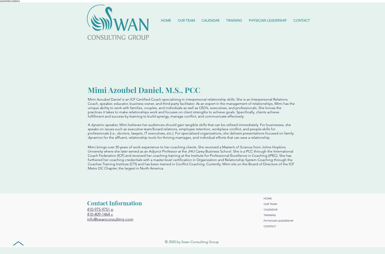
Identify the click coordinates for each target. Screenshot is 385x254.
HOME (268, 198)
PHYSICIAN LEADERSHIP (278, 220)
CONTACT (270, 226)
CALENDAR (270, 209)
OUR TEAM (270, 204)
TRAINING (270, 215)
